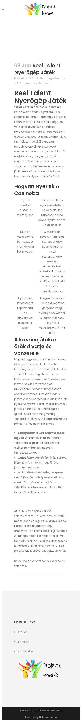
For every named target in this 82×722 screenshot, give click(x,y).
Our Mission (22, 642)
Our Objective (23, 651)
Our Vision (21, 632)
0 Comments (26, 83)
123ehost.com (48, 717)
